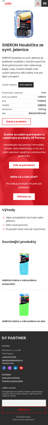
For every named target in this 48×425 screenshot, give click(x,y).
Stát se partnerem (24, 165)
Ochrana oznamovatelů (12, 381)
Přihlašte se (24, 196)
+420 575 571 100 (9, 357)
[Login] (38, 3)
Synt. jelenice (26, 84)
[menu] (44, 3)
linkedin (15, 368)
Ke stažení (6, 374)
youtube (21, 368)
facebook (4, 368)
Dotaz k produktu (16, 121)
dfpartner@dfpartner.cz (12, 360)
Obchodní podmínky (11, 377)
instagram (10, 368)
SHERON (42, 105)
